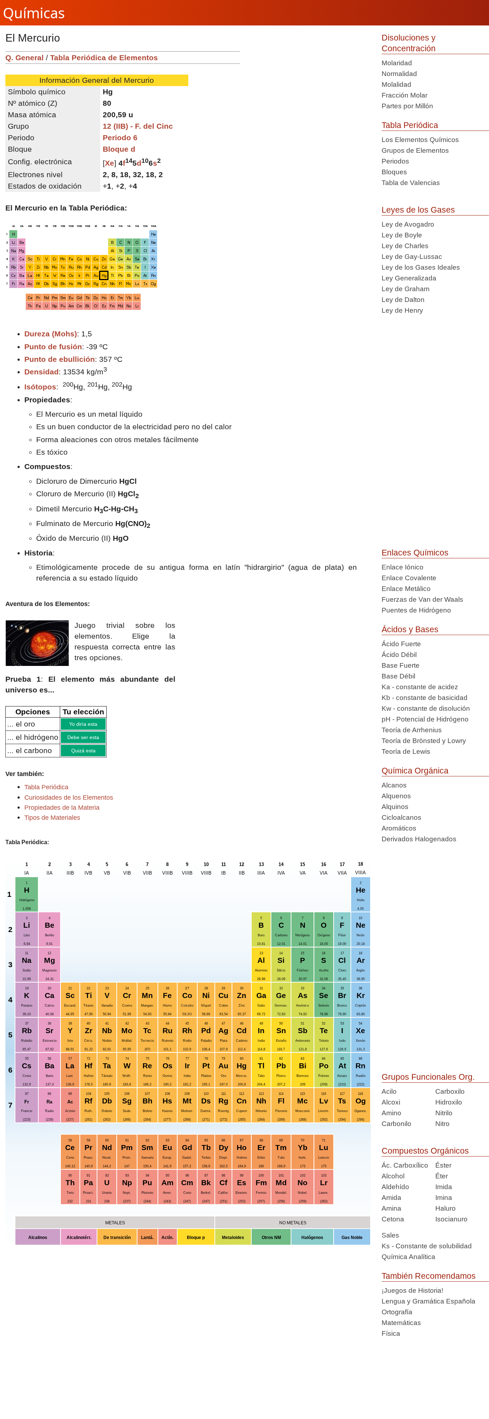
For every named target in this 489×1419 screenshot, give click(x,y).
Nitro (442, 1123)
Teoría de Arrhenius (412, 730)
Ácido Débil (399, 654)
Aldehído (395, 1187)
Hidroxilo (448, 1102)
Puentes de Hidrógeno (416, 610)
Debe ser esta (101, 739)
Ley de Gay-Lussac (412, 256)
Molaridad (397, 63)
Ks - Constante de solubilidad (427, 1246)
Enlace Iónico (402, 567)
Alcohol (393, 1176)
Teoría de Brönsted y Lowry (424, 740)
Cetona (393, 1219)
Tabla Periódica (410, 125)
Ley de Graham (406, 289)
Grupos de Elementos (415, 150)
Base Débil (398, 676)
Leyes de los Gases (418, 209)
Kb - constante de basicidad (425, 697)
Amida (391, 1197)
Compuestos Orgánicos (425, 1150)
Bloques (394, 172)
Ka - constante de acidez (420, 687)
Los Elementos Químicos (420, 139)
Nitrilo (443, 1113)
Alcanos (394, 785)
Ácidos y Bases (410, 629)
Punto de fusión (53, 346)
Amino (391, 1113)
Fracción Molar (404, 95)
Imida (443, 1187)
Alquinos (395, 806)
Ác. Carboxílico (405, 1165)
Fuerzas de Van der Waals (422, 599)
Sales (390, 1235)
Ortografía (397, 1312)
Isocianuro (451, 1219)
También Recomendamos (429, 1276)
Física (391, 1333)
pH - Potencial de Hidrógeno (425, 719)
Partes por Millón (407, 106)
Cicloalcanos (401, 817)
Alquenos (396, 796)
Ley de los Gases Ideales (421, 267)
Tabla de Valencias (411, 182)
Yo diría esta (101, 724)
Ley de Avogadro (408, 224)
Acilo (389, 1091)
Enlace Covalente (409, 578)
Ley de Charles (405, 246)
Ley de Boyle (402, 235)
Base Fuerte (401, 665)
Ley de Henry (402, 310)
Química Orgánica (415, 770)
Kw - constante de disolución (426, 708)
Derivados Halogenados (419, 839)
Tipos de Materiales (52, 823)
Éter (441, 1176)
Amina (391, 1208)
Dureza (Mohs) (50, 334)
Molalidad (396, 84)
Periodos (395, 161)
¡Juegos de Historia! (412, 1290)
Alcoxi (391, 1102)
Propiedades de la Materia (62, 813)
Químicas (34, 13)
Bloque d (119, 149)
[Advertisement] (308, 101)
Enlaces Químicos (415, 552)
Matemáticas (401, 1322)
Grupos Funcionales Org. (428, 1077)
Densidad (41, 372)
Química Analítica (408, 1256)
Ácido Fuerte (401, 644)
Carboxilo (450, 1091)
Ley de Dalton (403, 299)
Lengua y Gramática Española (428, 1301)
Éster (443, 1165)
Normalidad (399, 73)
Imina (443, 1197)
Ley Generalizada (409, 278)
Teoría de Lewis (406, 751)
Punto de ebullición (59, 359)
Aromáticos (399, 828)
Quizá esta (101, 754)
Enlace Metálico (406, 588)
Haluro (445, 1208)
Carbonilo (396, 1123)
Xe (109, 163)
